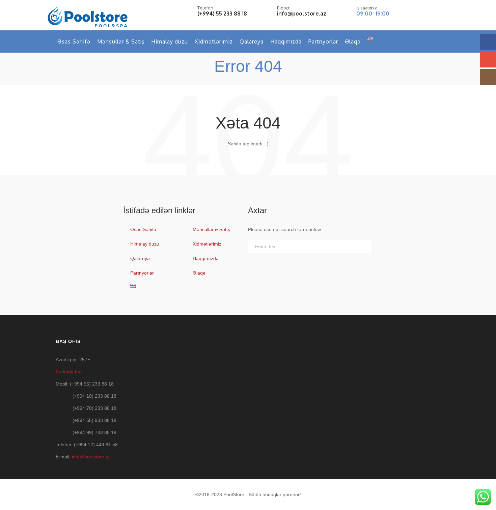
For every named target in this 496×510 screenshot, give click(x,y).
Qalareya (252, 41)
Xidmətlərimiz (214, 41)
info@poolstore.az (301, 13)
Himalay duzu (169, 41)
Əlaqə (353, 41)
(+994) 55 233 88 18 (222, 13)
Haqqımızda (286, 41)
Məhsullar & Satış (120, 41)
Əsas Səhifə (73, 41)
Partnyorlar (323, 41)
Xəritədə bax (69, 371)
